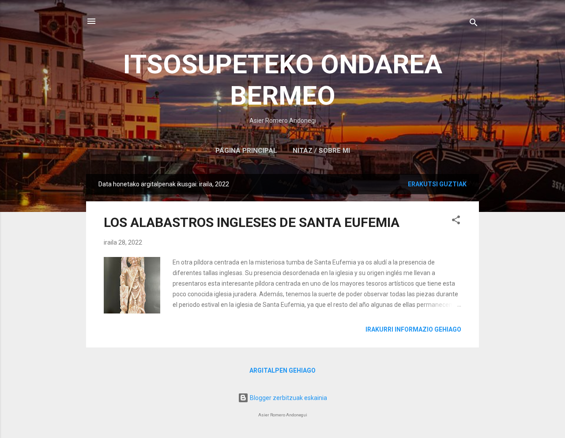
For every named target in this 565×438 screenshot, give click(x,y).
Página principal (246, 151)
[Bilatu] (473, 24)
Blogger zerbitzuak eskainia (288, 397)
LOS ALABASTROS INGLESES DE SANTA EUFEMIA (251, 222)
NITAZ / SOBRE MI (321, 151)
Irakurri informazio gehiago (413, 329)
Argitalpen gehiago (282, 370)
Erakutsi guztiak (437, 184)
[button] (456, 221)
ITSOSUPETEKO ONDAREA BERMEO (282, 80)
